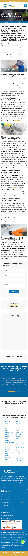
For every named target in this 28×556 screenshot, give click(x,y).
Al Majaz (7, 446)
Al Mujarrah (7, 457)
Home (2, 22)
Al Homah (7, 434)
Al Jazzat (7, 436)
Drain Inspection (5, 494)
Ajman (6, 407)
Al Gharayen (7, 427)
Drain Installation (5, 497)
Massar (17, 456)
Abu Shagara (8, 421)
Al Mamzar (7, 448)
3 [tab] (19, 391)
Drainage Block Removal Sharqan (17, 22)
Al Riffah (18, 423)
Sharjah (17, 407)
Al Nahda (7, 459)
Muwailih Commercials (19, 439)
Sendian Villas (19, 460)
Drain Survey (4, 505)
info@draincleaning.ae (9, 515)
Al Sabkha (18, 425)
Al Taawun (18, 428)
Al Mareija (7, 453)
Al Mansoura (7, 451)
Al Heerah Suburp (9, 432)
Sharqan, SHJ (6, 518)
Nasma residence (20, 458)
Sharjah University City (20, 448)
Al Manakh (7, 449)
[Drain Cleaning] (9, 5)
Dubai (6, 409)
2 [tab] (16, 391)
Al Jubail (6, 438)
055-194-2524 (14, 1)
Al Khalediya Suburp (9, 442)
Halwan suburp (19, 432)
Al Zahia (17, 455)
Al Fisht (6, 425)
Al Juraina (7, 440)
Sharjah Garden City (20, 442)
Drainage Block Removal (7, 500)
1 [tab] (11, 391)
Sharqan (6, 22)
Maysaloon (18, 434)
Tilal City (18, 453)
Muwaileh (18, 436)
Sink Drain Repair (5, 502)
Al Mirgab (7, 455)
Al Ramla (18, 421)
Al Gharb (7, 428)
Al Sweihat (18, 427)
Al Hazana (7, 430)
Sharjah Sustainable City (20, 444)
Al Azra (6, 423)
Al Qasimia (18, 430)
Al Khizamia (7, 444)
